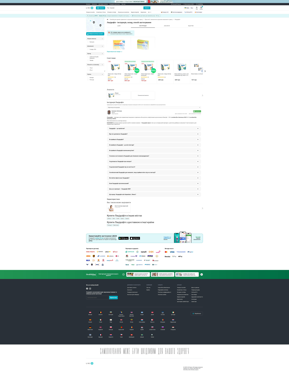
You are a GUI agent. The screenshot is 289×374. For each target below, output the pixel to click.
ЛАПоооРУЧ (194, 292)
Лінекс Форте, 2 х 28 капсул (197, 73)
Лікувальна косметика (123, 12)
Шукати (147, 8)
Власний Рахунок (176, 4)
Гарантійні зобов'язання (164, 287)
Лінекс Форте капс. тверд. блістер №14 (130, 74)
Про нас (123, 4)
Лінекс (117, 93)
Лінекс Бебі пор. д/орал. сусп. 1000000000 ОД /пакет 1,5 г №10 (181, 74)
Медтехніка (143, 12)
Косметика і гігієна (101, 12)
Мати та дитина (195, 287)
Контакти (94, 4)
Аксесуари (194, 299)
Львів (117, 218)
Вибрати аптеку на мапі (96, 33)
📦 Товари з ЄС (164, 12)
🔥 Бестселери (198, 12)
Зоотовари (194, 294)
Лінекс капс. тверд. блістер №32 (114, 74)
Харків (127, 218)
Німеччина (115, 225)
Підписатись (113, 297)
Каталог (88, 4)
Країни (148, 289)
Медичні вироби (135, 12)
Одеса (122, 218)
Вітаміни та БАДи (111, 12)
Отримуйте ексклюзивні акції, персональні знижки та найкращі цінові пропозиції (101, 292)
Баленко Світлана (117, 111)
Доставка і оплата (103, 4)
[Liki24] (89, 363)
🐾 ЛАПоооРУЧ (188, 12)
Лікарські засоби (90, 12)
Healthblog (200, 4)
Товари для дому (195, 289)
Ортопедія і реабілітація (183, 301)
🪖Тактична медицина (176, 12)
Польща (109, 225)
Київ (114, 218)
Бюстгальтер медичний (121, 206)
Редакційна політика (163, 289)
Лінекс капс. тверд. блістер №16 (164, 74)
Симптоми (194, 301)
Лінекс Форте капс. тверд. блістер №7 (147, 74)
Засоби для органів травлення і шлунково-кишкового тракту (126, 19)
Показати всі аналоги (143, 95)
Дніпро (109, 218)
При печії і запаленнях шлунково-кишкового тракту (158, 19)
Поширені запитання (115, 4)
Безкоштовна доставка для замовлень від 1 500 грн (146, 15)
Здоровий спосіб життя (197, 296)
